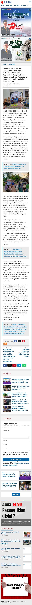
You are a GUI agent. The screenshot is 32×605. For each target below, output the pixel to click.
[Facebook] (15, 341)
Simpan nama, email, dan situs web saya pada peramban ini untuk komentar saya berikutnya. (15, 454)
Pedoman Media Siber (6, 602)
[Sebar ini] (5, 365)
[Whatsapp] (24, 365)
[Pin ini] (14, 365)
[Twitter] (19, 341)
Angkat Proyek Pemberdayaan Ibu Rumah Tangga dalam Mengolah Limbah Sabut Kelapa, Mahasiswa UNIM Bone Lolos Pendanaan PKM (9, 354)
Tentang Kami (15, 601)
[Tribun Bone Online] (6, 2)
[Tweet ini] (9, 365)
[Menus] (30, 2)
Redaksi (23, 601)
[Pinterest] (23, 341)
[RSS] (5, 344)
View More (16, 494)
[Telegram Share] (19, 365)
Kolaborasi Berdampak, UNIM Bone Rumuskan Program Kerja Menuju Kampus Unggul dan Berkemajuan (9, 476)
